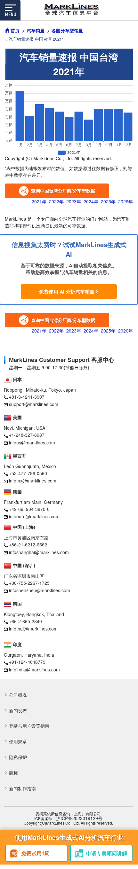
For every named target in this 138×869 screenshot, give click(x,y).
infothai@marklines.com (33, 628)
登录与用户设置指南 (29, 726)
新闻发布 (18, 710)
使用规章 (18, 741)
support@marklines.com (33, 404)
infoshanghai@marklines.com (39, 552)
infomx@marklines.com (32, 480)
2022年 (56, 201)
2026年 (125, 201)
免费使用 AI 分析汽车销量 (66, 291)
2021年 (39, 201)
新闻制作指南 (22, 788)
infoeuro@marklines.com (34, 516)
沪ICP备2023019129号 (79, 818)
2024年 (91, 201)
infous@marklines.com (32, 442)
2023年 (73, 201)
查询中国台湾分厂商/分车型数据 (63, 190)
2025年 (108, 201)
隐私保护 (18, 757)
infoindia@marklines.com (34, 669)
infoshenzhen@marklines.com (39, 590)
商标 (13, 773)
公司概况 (18, 695)
